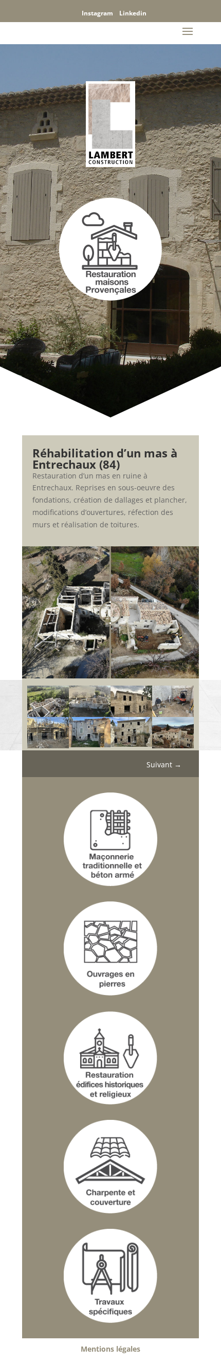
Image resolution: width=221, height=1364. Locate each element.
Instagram (97, 13)
